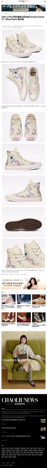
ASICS (7, 448)
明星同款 (36, 452)
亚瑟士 (40, 448)
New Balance (23, 448)
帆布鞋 (7, 13)
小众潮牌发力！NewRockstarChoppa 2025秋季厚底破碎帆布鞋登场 (39, 325)
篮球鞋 (11, 454)
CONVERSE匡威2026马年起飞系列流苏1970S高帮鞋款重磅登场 (23, 324)
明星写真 (32, 452)
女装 (10, 452)
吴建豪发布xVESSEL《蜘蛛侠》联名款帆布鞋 (24, 306)
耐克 (23, 454)
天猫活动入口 (40, 450)
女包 (7, 452)
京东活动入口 (9, 450)
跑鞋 (3, 456)
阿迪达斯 (14, 456)
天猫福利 (3, 452)
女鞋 (13, 452)
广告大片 (17, 452)
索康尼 (15, 454)
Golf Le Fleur (17, 274)
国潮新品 (18, 450)
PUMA (31, 448)
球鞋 (4, 13)
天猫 (22, 450)
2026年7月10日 (19, 308)
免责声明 (13, 462)
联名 (26, 454)
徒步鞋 (25, 452)
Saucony (35, 448)
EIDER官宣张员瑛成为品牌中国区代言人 (9, 428)
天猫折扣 (30, 450)
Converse (11, 274)
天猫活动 (34, 450)
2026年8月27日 (4, 440)
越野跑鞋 (40, 454)
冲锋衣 (14, 450)
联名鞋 (25, 274)
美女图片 (19, 454)
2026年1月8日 (35, 308)
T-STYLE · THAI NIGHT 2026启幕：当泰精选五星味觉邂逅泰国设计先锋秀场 (15, 436)
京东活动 (3, 450)
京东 (43, 448)
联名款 (29, 454)
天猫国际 (25, 450)
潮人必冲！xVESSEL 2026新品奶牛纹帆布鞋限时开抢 (38, 306)
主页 (2, 13)
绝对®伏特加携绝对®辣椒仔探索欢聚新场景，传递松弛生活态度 (13, 419)
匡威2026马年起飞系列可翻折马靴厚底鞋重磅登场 (8, 324)
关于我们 (3, 462)
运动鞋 (6, 456)
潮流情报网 (11, 465)
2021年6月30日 (4, 21)
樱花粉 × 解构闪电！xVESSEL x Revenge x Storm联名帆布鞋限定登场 (8, 307)
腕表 (37, 454)
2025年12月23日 (4, 326)
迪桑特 (10, 456)
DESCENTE (17, 448)
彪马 (21, 452)
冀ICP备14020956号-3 (5, 465)
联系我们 (8, 462)
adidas (3, 448)
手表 (28, 452)
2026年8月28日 (4, 432)
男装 (7, 454)
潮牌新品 (3, 454)
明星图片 (41, 452)
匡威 (22, 274)
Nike (28, 448)
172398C (6, 274)
